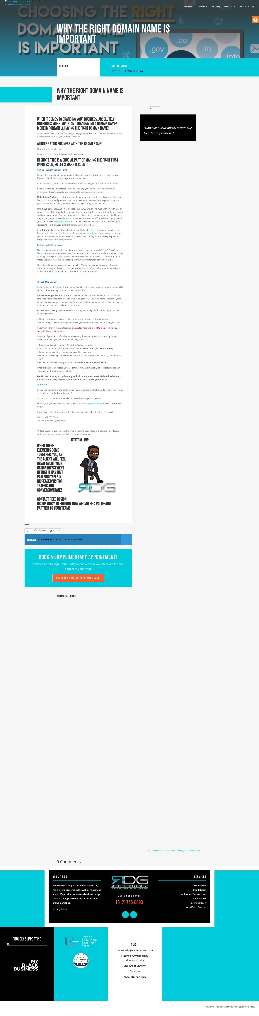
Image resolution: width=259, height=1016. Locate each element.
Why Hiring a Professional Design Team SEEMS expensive (86, 818)
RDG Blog (215, 7)
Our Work (202, 7)
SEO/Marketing (133, 71)
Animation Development (193, 894)
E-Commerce (199, 898)
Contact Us (244, 7)
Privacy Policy (60, 909)
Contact (43, 499)
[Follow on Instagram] (133, 914)
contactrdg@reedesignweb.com (135, 950)
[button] (255, 19)
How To (116, 71)
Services (188, 7)
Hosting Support (198, 902)
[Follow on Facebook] (125, 914)
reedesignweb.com (94, 233)
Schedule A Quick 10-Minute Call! (78, 578)
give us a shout (95, 403)
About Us (228, 7)
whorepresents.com (63, 221)
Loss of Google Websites (71, 700)
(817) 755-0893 (129, 902)
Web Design (200, 885)
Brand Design (199, 889)
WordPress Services (196, 907)
